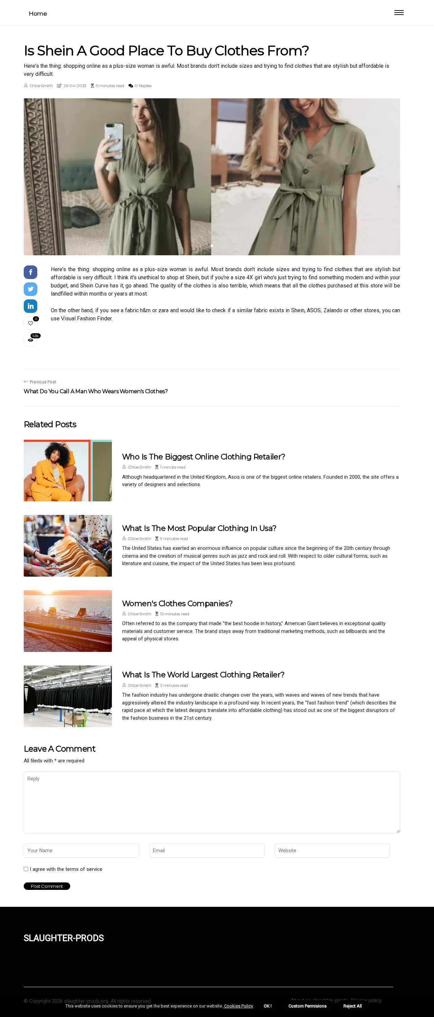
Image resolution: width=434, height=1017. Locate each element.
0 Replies (143, 85)
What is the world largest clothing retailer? (203, 674)
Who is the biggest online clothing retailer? (203, 456)
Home (38, 13)
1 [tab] (212, 246)
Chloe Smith (41, 85)
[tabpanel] (212, 176)
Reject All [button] (352, 1006)
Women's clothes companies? (177, 603)
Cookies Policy (238, 1006)
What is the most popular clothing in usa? (199, 528)
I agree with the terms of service (66, 869)
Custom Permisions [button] (308, 1006)
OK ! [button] (268, 1006)
